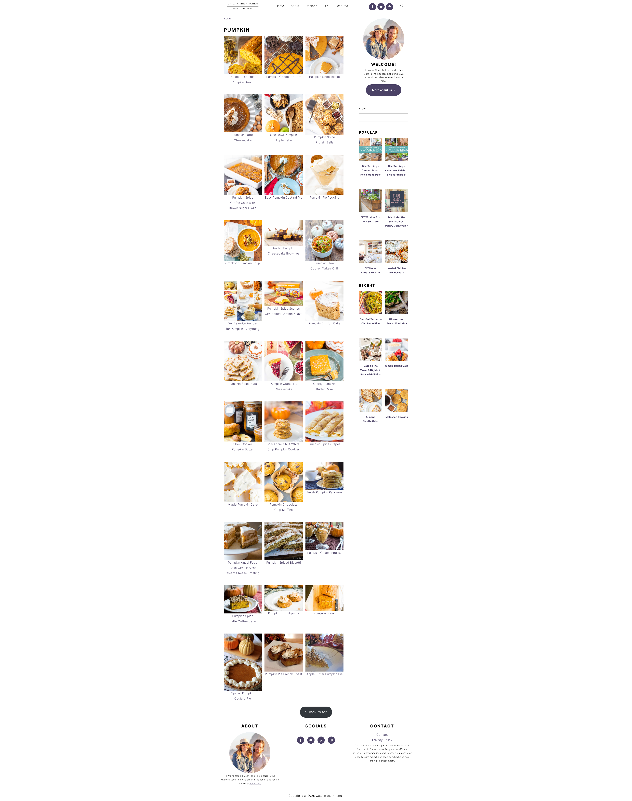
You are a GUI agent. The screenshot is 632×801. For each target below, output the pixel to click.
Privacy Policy (382, 740)
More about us (382, 90)
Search (363, 108)
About (295, 6)
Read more (255, 783)
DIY (326, 6)
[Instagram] (331, 740)
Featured (341, 6)
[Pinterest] (389, 6)
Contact (382, 734)
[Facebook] (372, 6)
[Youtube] (381, 6)
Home (280, 6)
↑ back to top (316, 712)
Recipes (311, 6)
